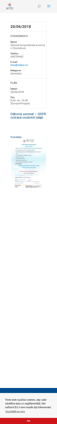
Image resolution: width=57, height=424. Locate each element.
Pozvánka (15, 137)
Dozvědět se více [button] (15, 411)
